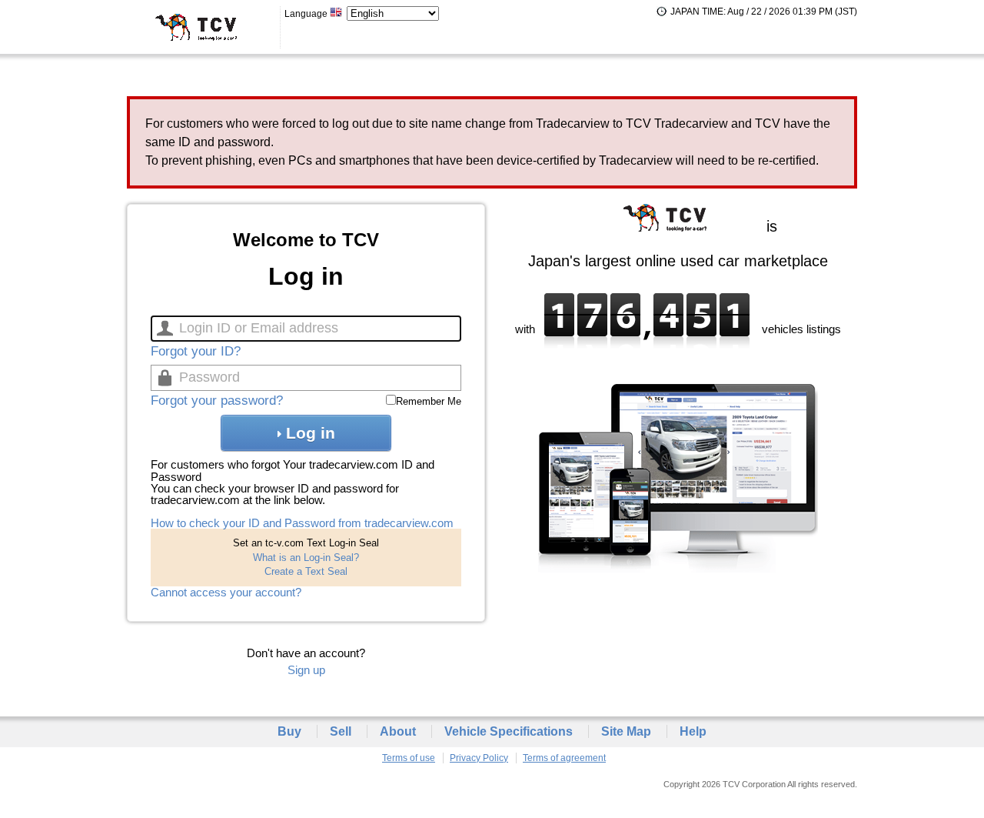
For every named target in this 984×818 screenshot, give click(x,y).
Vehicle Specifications (508, 731)
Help (693, 731)
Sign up (306, 669)
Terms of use (408, 758)
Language (307, 13)
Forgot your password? (217, 400)
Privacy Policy (479, 758)
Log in (310, 433)
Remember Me (428, 401)
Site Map (626, 731)
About (398, 731)
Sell (340, 731)
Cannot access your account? (226, 592)
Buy (289, 731)
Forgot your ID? (196, 351)
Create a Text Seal (305, 571)
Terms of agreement (564, 758)
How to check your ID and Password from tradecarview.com (302, 522)
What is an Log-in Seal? (306, 557)
